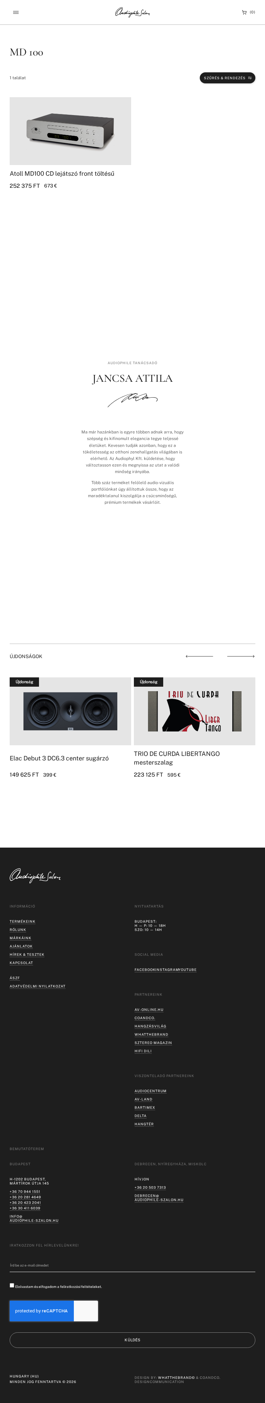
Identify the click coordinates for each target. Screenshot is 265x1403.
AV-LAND (144, 1099)
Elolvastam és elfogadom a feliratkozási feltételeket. (58, 1286)
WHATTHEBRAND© (176, 1377)
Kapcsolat (21, 963)
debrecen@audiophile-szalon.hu (159, 1198)
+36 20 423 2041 (25, 1202)
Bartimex (145, 1107)
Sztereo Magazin (153, 1043)
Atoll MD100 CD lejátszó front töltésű (62, 173)
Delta (141, 1116)
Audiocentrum (151, 1091)
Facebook (145, 969)
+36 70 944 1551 (25, 1191)
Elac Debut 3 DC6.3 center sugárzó (59, 758)
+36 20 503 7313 (150, 1187)
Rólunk (18, 930)
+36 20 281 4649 (25, 1197)
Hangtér (144, 1124)
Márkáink (20, 938)
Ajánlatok (21, 946)
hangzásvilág (150, 1026)
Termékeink (23, 921)
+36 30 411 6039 (25, 1208)
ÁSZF (15, 978)
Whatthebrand (151, 1034)
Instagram (167, 969)
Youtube (187, 969)
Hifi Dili (143, 1051)
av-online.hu (149, 1009)
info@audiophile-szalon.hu (34, 1218)
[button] (16, 13)
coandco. (145, 1018)
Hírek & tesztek (27, 954)
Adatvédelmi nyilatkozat (38, 986)
